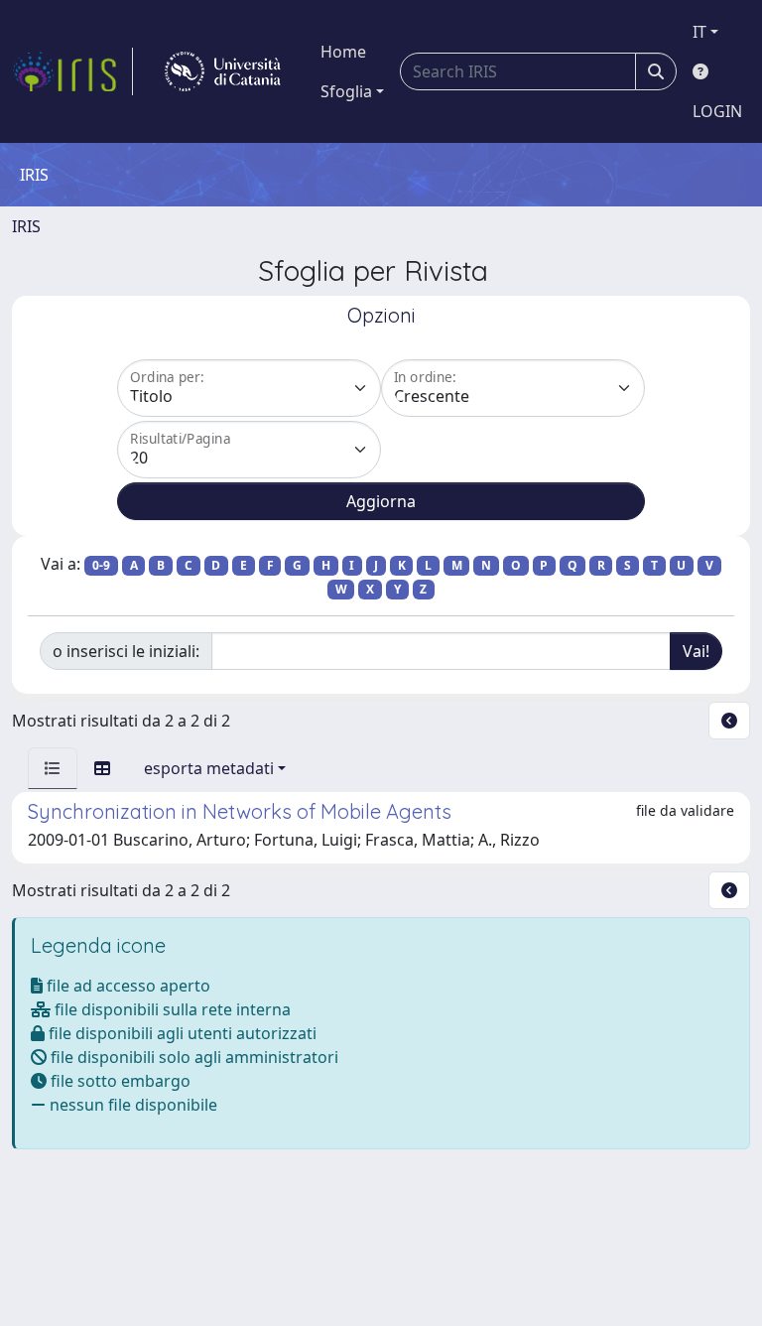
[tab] (52, 768)
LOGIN (717, 111)
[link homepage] (72, 71)
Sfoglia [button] (346, 91)
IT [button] (699, 32)
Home (343, 52)
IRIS (26, 226)
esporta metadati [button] (209, 768)
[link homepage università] (223, 71)
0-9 (101, 565)
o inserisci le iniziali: (126, 651)
